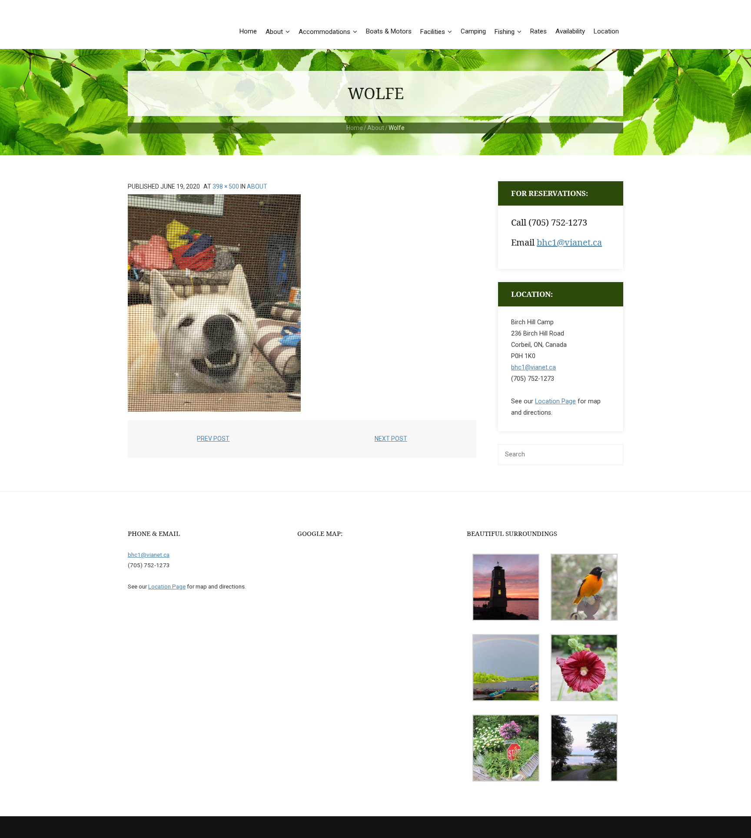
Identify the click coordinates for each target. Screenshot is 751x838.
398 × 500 (226, 186)
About (375, 127)
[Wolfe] (214, 303)
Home (354, 127)
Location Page (555, 401)
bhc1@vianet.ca (569, 242)
